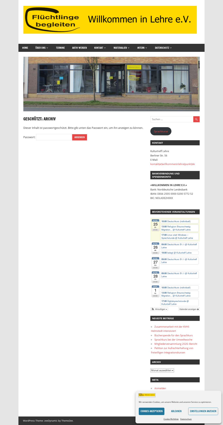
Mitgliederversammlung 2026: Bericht (175, 343)
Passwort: (29, 137)
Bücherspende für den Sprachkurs (173, 335)
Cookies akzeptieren (152, 411)
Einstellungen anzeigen (203, 411)
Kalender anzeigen (188, 309)
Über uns (40, 48)
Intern (140, 48)
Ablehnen (176, 411)
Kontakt (98, 48)
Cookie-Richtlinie (171, 419)
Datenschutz (186, 419)
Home (25, 48)
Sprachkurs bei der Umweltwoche (173, 339)
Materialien (120, 48)
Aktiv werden (79, 48)
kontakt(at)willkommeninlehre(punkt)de (172, 164)
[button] (159, 309)
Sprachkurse (161, 131)
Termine (60, 48)
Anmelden (160, 388)
